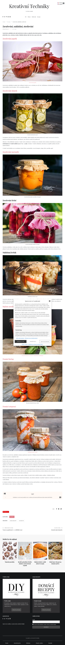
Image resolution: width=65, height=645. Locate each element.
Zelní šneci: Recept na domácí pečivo (55, 562)
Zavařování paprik (10, 38)
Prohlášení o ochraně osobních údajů (35, 344)
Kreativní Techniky (29, 6)
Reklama (28, 643)
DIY (25, 16)
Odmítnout (33, 341)
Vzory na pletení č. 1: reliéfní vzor (12, 529)
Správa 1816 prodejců (20, 338)
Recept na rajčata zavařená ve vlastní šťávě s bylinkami (32, 355)
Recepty (38, 16)
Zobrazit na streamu (16, 609)
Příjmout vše (20, 341)
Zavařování (21, 520)
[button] (49, 301)
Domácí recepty (13, 520)
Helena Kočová (6, 29)
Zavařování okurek (10, 91)
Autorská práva (17, 643)
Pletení (29, 16)
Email (33, 619)
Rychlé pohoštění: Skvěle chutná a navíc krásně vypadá (25, 563)
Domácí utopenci (9, 406)
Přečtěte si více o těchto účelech (31, 338)
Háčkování (34, 16)
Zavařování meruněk (11, 152)
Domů (6, 643)
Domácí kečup (8, 359)
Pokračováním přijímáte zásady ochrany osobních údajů (45, 624)
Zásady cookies (25, 344)
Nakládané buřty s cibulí (32, 452)
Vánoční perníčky (9, 562)
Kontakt (50, 643)
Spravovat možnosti (45, 341)
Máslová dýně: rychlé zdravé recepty (40, 562)
